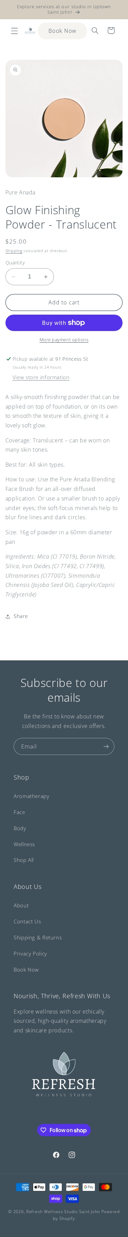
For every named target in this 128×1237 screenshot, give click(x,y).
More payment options (64, 340)
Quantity (15, 262)
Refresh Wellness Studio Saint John (63, 1211)
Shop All (24, 859)
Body (20, 828)
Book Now (62, 31)
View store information (41, 377)
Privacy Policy (30, 953)
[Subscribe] (106, 746)
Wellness (24, 844)
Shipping (14, 250)
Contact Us (27, 921)
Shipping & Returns (38, 937)
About (21, 905)
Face (19, 812)
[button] (14, 31)
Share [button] (21, 616)
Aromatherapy (31, 796)
